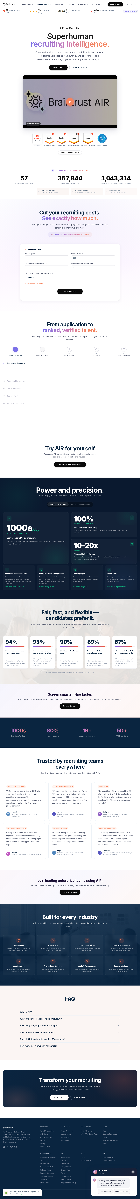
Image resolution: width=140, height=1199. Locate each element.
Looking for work (121, 1191)
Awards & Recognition (110, 1140)
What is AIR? (26, 1012)
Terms (42, 1160)
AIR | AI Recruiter (46, 1137)
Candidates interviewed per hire (36, 263)
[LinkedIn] (4, 1147)
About (105, 1143)
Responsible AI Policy (68, 1183)
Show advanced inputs (35, 283)
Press (105, 1137)
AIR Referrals (65, 1157)
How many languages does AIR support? (39, 1025)
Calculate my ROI (70, 291)
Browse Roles (66, 1134)
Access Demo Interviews (70, 464)
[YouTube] (11, 1146)
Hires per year (30, 254)
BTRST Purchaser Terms (89, 1134)
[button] (70, 101)
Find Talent (26, 4)
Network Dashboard (110, 1134)
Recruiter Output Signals (80, 504)
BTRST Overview (87, 1131)
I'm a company (105, 1191)
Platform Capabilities (58, 504)
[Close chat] (133, 1172)
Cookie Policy (108, 1157)
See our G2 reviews (69, 152)
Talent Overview (67, 1131)
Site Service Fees (46, 1176)
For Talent (96, 4)
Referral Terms (45, 1170)
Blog (104, 1131)
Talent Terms (45, 1179)
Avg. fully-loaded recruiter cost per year (39, 273)
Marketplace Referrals (48, 1157)
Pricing (71, 4)
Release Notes (66, 1170)
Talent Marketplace (47, 1131)
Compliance (65, 1164)
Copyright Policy (109, 1160)
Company (82, 4)
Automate (59, 4)
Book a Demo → (70, 706)
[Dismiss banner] (136, 11)
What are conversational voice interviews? (41, 1019)
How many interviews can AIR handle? (38, 1046)
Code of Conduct (46, 1167)
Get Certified (65, 1137)
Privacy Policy (45, 1164)
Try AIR (63, 1160)
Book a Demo (115, 4)
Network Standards (47, 1173)
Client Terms (44, 1183)
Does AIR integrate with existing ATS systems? (42, 1039)
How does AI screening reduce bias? (38, 1032)
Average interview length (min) (82, 263)
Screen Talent (43, 4)
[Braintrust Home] (10, 4)
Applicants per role (77, 254)
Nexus (42, 1140)
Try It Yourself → (80, 67)
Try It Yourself (80, 1097)
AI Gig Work (65, 1140)
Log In (131, 4)
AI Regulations (66, 1167)
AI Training (44, 1134)
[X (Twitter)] (8, 1147)
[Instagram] (15, 1147)
